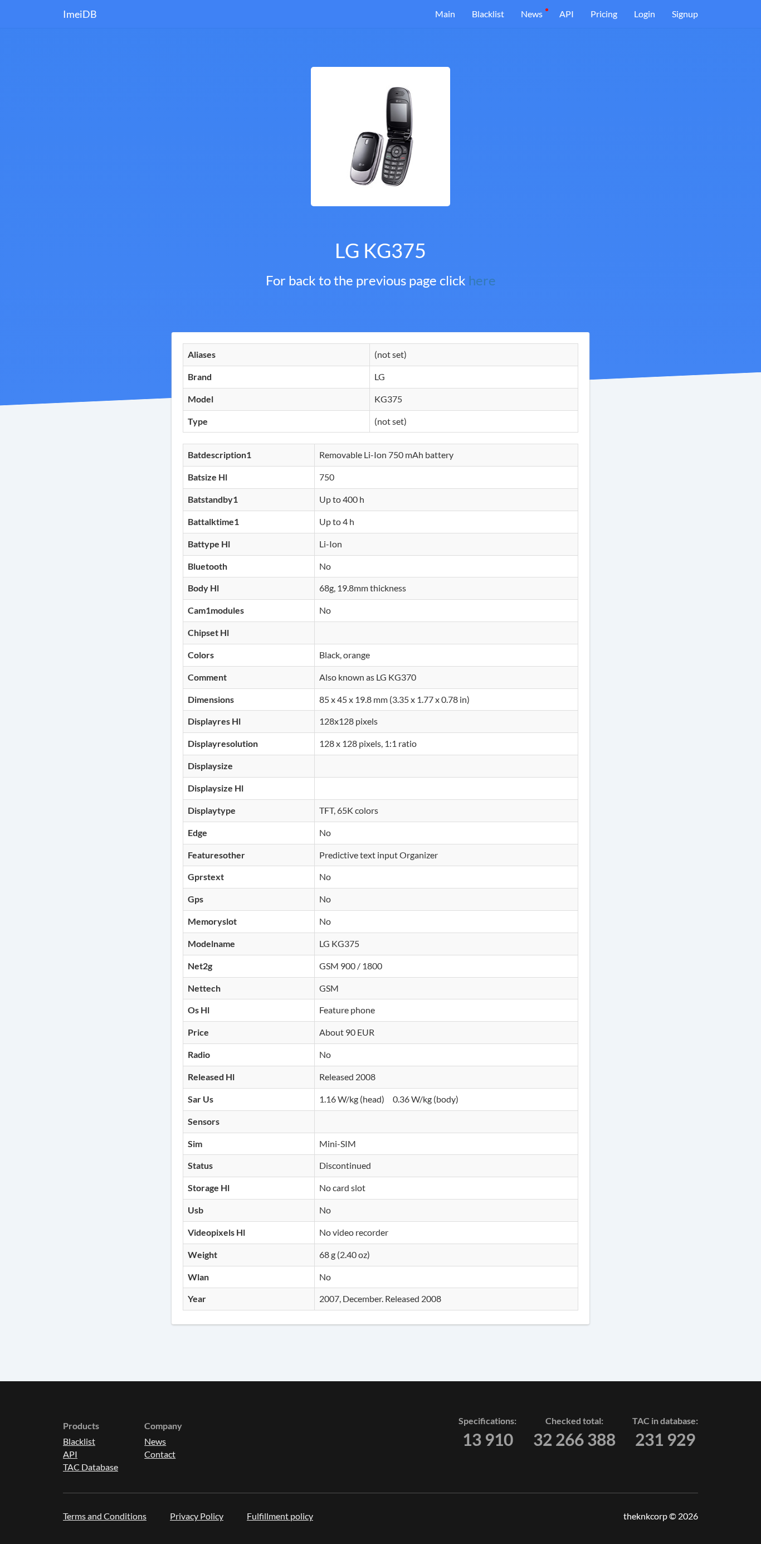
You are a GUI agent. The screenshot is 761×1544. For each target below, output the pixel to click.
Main (445, 13)
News (532, 13)
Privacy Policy (196, 1516)
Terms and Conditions (105, 1516)
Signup (685, 13)
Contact (159, 1454)
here (482, 280)
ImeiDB (80, 14)
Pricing (604, 13)
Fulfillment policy (280, 1516)
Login (644, 13)
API (566, 13)
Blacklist (488, 13)
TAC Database (90, 1467)
